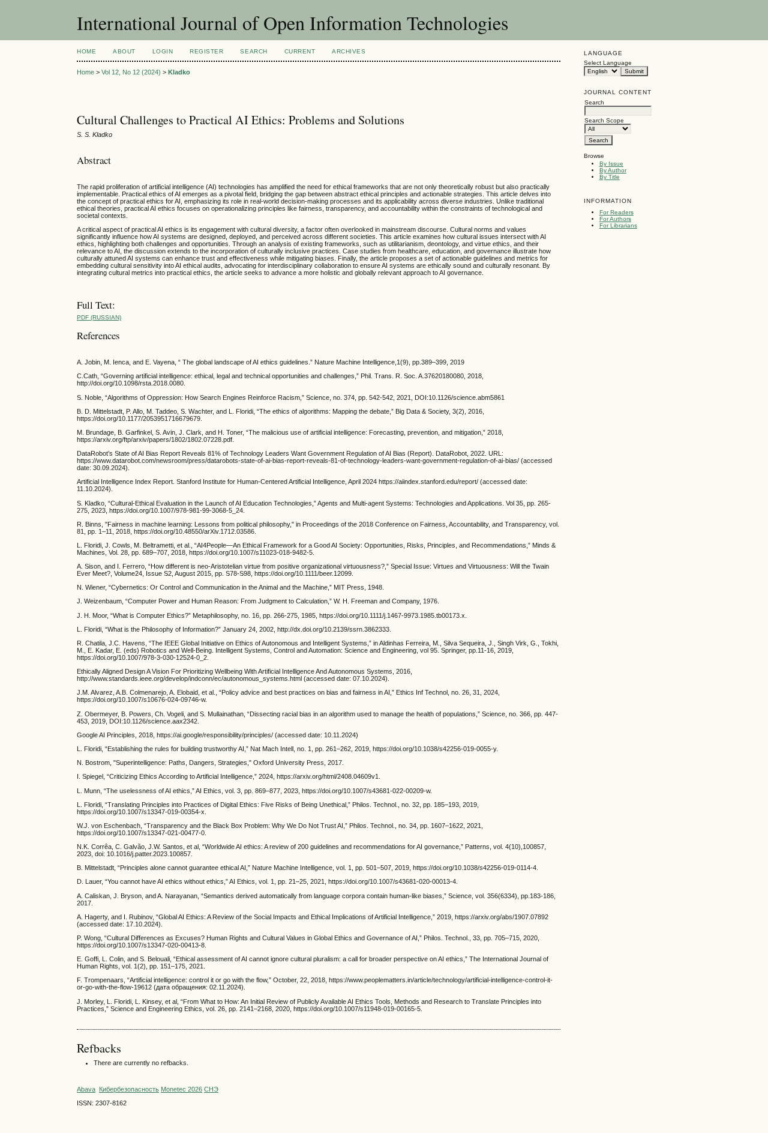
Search (253, 51)
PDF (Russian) (99, 317)
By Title (609, 177)
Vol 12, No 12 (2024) (131, 72)
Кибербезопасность (129, 1089)
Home (86, 51)
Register (206, 51)
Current (300, 51)
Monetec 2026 (181, 1089)
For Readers (616, 212)
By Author (612, 170)
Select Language (608, 62)
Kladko (179, 72)
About (124, 51)
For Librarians (618, 225)
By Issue (611, 163)
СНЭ (211, 1089)
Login (162, 51)
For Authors (615, 219)
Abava (86, 1089)
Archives (348, 51)
